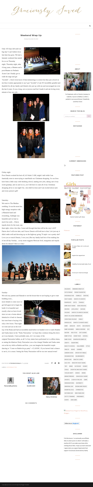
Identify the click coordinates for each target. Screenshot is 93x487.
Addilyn (72, 326)
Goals (66, 369)
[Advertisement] (31, 461)
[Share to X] (55, 363)
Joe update (86, 326)
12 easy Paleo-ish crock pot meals (80, 246)
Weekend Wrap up (78, 289)
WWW (71, 366)
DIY (88, 329)
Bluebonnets (80, 356)
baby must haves (70, 305)
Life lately (75, 309)
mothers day (69, 393)
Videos (77, 373)
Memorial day (69, 386)
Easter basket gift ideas (77, 217)
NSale (73, 349)
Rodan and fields (81, 386)
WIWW (83, 373)
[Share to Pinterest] (58, 363)
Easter (67, 332)
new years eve (79, 393)
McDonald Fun (12, 367)
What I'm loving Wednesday (73, 315)
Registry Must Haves (78, 362)
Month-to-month (79, 299)
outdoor (78, 366)
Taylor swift (69, 373)
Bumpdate (68, 302)
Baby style (68, 336)
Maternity (79, 383)
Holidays (67, 289)
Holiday (67, 312)
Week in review (80, 329)
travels (81, 302)
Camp (85, 379)
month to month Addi (81, 322)
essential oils (69, 389)
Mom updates (81, 305)
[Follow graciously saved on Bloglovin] (72, 424)
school (85, 336)
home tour (77, 336)
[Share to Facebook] (51, 363)
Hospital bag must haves (79, 369)
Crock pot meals (80, 352)
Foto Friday (68, 292)
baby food (68, 339)
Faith (78, 326)
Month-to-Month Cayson (80, 312)
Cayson (82, 309)
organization (69, 356)
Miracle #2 (68, 322)
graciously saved (81, 376)
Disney (85, 366)
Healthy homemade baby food (81, 264)
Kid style (74, 332)
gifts (75, 302)
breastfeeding (69, 376)
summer (79, 349)
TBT (66, 366)
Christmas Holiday (71, 319)
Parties (85, 295)
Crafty (67, 342)
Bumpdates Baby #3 (80, 339)
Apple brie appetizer (78, 255)
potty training (70, 396)
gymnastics (79, 389)
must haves (68, 299)
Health (67, 349)
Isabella (78, 295)
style (88, 346)
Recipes (67, 309)
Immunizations (69, 383)
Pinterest (67, 230)
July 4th (67, 362)
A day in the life (77, 379)
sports (67, 379)
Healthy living (78, 359)
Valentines (74, 342)
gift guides (83, 332)
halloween (80, 346)
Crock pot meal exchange (80, 272)
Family (81, 319)
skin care (74, 399)
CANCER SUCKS (69, 352)
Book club (68, 359)
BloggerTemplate (25, 484)
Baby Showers (69, 329)
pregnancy (80, 396)
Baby (66, 326)
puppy (67, 399)
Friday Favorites (80, 292)
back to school (70, 346)
